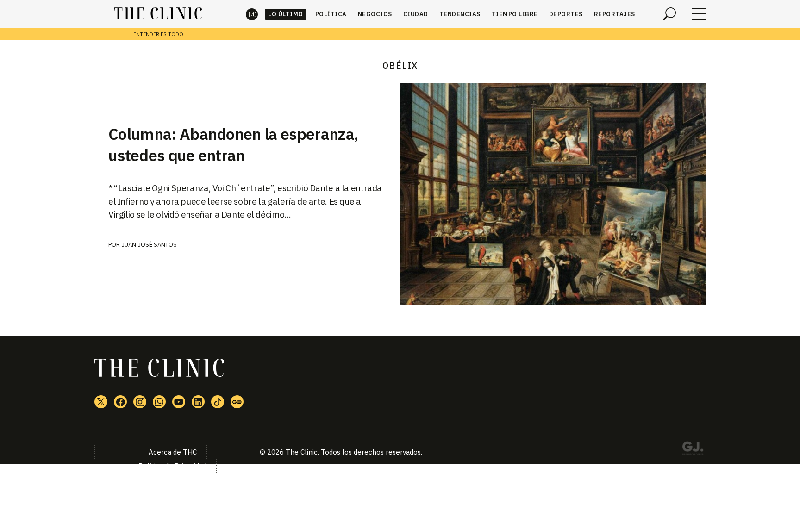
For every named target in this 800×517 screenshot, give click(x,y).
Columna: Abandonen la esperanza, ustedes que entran (233, 144)
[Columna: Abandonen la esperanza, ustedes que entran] (553, 194)
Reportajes (614, 14)
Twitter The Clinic (100, 401)
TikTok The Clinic (217, 401)
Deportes (566, 14)
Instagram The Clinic (139, 401)
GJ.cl (692, 449)
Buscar (669, 13)
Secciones (699, 14)
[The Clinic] (158, 14)
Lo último (285, 14)
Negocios (375, 14)
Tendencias (460, 14)
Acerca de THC (173, 452)
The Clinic (252, 14)
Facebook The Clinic (120, 401)
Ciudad (415, 14)
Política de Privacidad (172, 465)
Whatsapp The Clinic (159, 401)
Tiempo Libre (515, 14)
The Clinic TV (178, 401)
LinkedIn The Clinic (198, 401)
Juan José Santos (149, 245)
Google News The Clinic (237, 401)
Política (331, 14)
